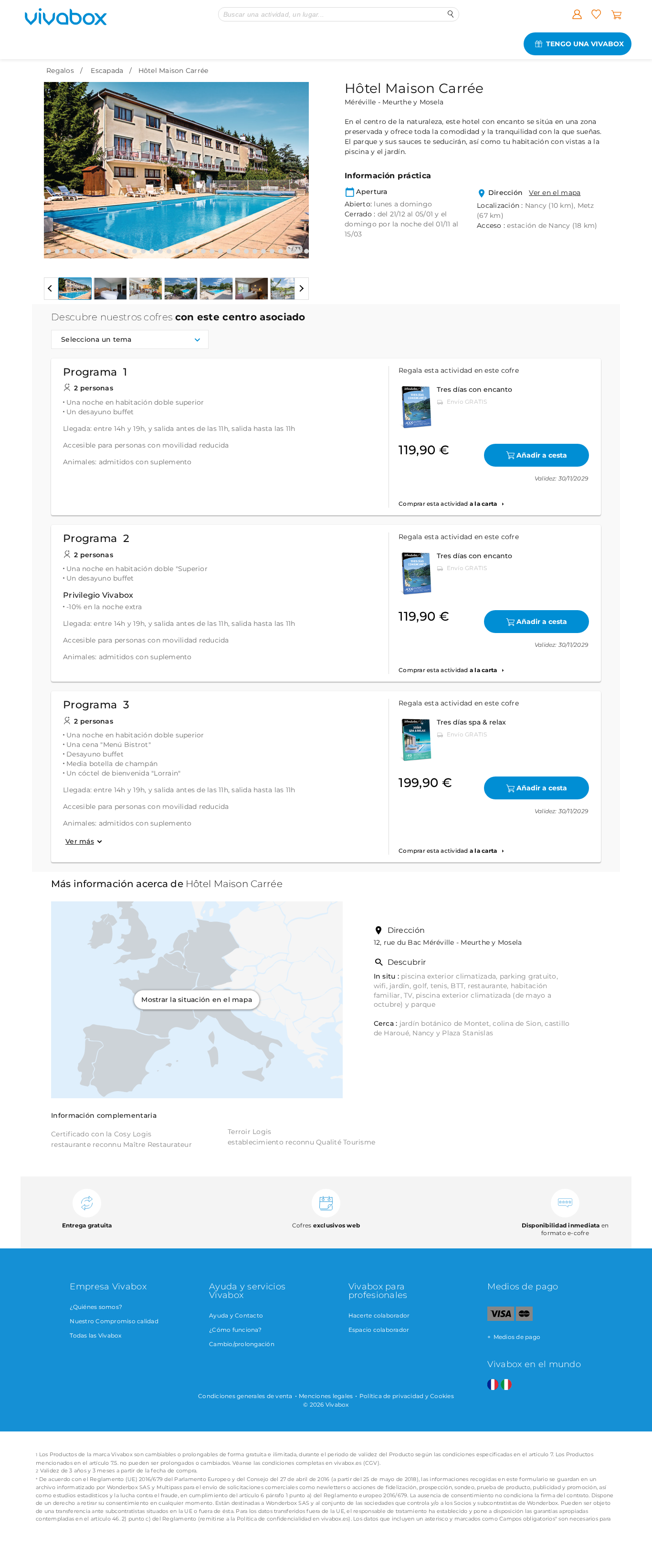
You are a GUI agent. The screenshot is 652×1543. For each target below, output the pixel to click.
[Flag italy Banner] (506, 1385)
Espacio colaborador (379, 1329)
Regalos (60, 70)
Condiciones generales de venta (245, 1396)
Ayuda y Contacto (236, 1315)
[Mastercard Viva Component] (524, 1318)
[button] (57, 163)
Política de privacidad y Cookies (406, 1396)
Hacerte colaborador (379, 1315)
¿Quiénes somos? (96, 1306)
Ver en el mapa (554, 192)
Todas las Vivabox (95, 1335)
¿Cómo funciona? (235, 1329)
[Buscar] (450, 14)
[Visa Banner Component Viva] (500, 1318)
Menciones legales (326, 1396)
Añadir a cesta (541, 455)
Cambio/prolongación (241, 1344)
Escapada (107, 70)
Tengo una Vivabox (585, 44)
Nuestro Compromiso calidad (114, 1321)
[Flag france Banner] (492, 1385)
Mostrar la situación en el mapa (196, 999)
